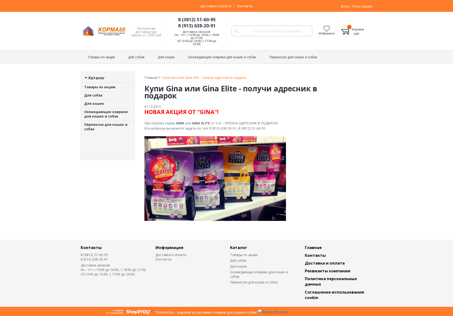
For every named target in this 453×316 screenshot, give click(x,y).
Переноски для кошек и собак (105, 126)
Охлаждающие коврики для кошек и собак (106, 114)
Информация (169, 247)
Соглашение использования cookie (334, 294)
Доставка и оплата (215, 6)
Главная (313, 247)
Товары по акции (99, 87)
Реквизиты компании (327, 271)
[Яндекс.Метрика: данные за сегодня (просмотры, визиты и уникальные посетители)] (273, 311)
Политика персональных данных (331, 281)
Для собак (93, 95)
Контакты (245, 6)
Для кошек (94, 103)
